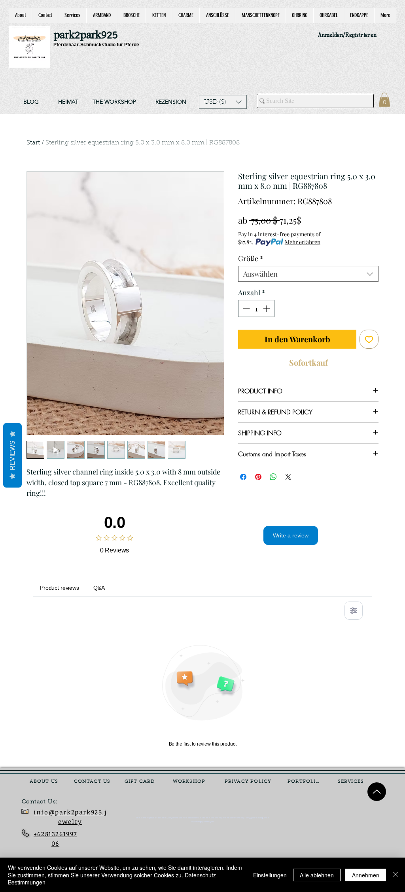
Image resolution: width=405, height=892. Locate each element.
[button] (223, 102)
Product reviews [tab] (59, 588)
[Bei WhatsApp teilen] (273, 477)
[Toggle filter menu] (353, 611)
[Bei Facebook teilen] (243, 477)
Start (33, 143)
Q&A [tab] (99, 588)
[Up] (376, 791)
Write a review (290, 535)
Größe (250, 258)
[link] (384, 100)
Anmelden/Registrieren (347, 35)
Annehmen (365, 875)
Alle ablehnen (317, 875)
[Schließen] (395, 875)
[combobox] (308, 274)
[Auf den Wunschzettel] (369, 339)
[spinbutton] (256, 308)
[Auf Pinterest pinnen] (258, 477)
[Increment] (267, 308)
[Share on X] (288, 477)
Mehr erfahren (302, 242)
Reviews (12, 455)
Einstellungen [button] (270, 875)
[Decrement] (245, 308)
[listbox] (223, 102)
